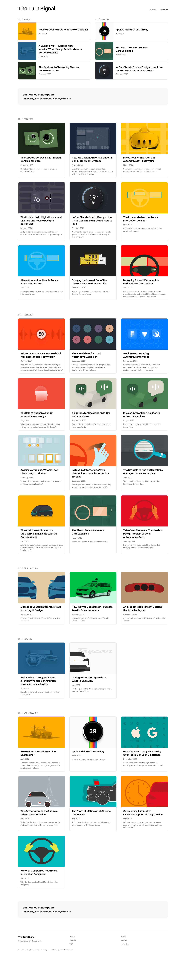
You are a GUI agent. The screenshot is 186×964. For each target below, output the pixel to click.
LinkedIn (125, 944)
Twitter (124, 940)
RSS (71, 944)
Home (153, 9)
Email (123, 936)
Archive (164, 9)
